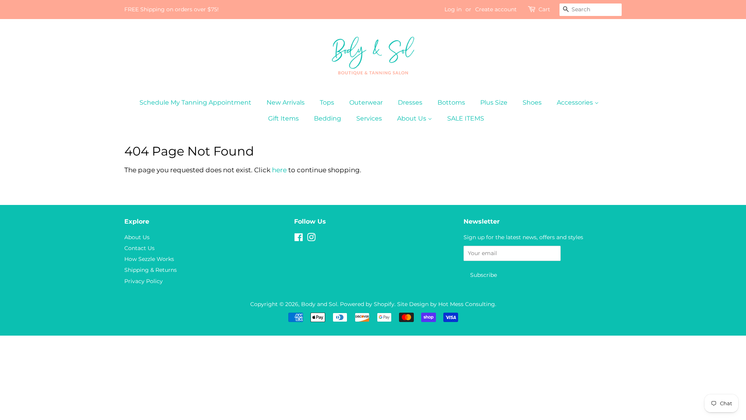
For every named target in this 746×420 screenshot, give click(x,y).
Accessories (575, 102)
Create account (496, 9)
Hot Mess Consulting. (467, 304)
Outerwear (366, 102)
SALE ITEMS (465, 118)
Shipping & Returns (150, 269)
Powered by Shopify (367, 304)
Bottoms (451, 102)
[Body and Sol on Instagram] (311, 238)
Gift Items (283, 118)
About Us (412, 118)
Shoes (532, 102)
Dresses (410, 102)
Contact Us (139, 248)
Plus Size (493, 102)
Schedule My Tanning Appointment (195, 102)
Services (369, 118)
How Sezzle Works (149, 259)
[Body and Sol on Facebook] (298, 238)
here (279, 170)
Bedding (327, 118)
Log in (453, 9)
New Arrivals (286, 102)
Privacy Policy (143, 281)
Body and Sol (319, 304)
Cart (544, 9)
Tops (327, 102)
